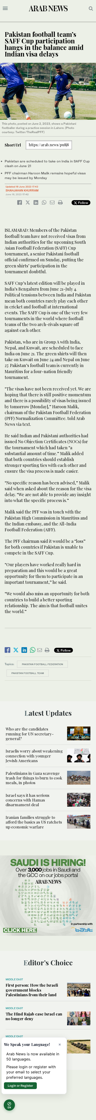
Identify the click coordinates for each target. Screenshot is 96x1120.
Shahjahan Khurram (22, 190)
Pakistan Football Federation (42, 664)
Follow (82, 203)
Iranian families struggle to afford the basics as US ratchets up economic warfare (34, 822)
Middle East (14, 979)
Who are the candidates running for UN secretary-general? (30, 733)
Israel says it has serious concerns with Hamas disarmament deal (27, 800)
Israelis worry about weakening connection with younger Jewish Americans (34, 755)
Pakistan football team (27, 673)
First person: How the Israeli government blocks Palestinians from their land (32, 989)
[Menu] (5, 8)
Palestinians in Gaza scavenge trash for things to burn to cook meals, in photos (34, 778)
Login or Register (20, 1085)
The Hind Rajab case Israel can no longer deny (34, 1016)
